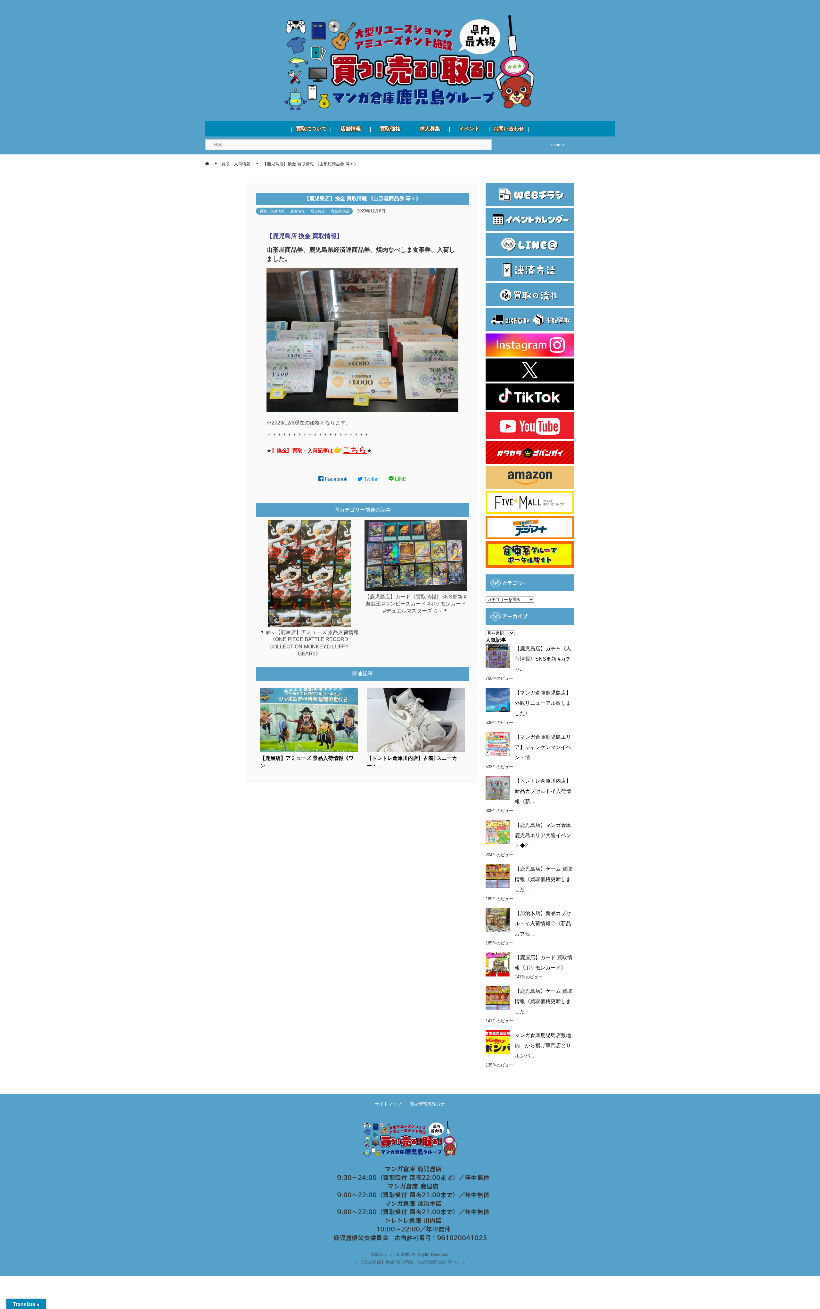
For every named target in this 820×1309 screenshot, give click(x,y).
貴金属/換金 (340, 211)
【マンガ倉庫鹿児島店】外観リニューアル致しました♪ (543, 703)
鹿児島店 (318, 211)
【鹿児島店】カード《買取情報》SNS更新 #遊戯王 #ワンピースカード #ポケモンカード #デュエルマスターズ (416, 604)
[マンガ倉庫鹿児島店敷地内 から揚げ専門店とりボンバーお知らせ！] (498, 1042)
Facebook (336, 479)
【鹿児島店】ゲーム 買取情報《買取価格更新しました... (543, 879)
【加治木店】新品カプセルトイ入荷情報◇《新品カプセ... (543, 923)
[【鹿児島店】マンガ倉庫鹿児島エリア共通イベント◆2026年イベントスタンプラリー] (498, 832)
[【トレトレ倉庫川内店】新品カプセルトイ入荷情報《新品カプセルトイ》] (498, 788)
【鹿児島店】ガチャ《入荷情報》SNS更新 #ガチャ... (543, 659)
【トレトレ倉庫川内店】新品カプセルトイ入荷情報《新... (543, 791)
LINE (400, 479)
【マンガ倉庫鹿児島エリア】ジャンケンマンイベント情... (543, 747)
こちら (355, 449)
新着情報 (298, 211)
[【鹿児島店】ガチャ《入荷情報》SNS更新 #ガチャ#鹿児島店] (498, 656)
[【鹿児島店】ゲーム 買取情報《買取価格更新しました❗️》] (498, 998)
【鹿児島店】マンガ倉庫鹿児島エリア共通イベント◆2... (543, 835)
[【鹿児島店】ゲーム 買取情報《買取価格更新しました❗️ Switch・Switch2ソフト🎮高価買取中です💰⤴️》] (498, 876)
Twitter (371, 479)
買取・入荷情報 (272, 211)
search (557, 144)
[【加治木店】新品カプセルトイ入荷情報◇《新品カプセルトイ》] (498, 920)
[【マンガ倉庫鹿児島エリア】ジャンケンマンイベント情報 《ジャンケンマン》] (498, 744)
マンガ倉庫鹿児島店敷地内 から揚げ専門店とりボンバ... (543, 1045)
